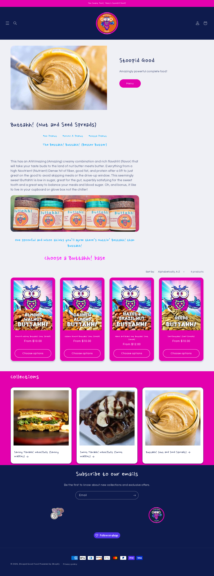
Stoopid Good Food (29, 564)
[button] (7, 23)
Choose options (32, 353)
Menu (130, 83)
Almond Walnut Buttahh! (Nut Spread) (32, 336)
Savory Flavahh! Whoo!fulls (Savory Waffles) (36, 454)
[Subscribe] (134, 495)
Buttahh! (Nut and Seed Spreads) (166, 452)
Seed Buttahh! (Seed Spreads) (181, 336)
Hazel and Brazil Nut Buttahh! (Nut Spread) (131, 338)
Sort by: (150, 272)
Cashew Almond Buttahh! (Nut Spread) (82, 336)
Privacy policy (70, 564)
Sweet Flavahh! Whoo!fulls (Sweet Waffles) (101, 454)
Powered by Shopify (49, 564)
